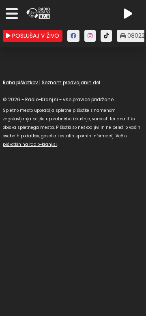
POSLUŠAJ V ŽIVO (35, 36)
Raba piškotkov (20, 82)
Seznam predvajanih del (71, 82)
